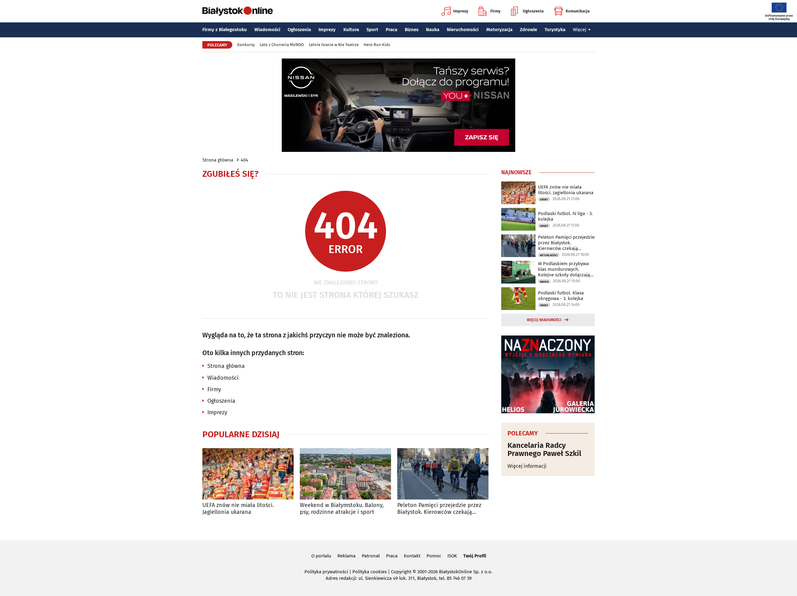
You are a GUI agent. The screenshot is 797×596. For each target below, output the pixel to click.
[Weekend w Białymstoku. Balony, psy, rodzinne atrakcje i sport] (345, 474)
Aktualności (549, 255)
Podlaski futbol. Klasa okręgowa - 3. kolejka (561, 295)
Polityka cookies (369, 572)
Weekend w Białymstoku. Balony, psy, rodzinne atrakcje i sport (342, 508)
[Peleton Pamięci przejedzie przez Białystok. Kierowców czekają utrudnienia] (442, 474)
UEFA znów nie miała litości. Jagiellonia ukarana (238, 508)
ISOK (452, 556)
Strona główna (217, 160)
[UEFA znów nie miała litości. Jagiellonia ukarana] (248, 474)
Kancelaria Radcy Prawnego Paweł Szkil (544, 449)
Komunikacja (578, 11)
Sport (372, 29)
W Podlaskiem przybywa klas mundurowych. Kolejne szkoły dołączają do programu (564, 269)
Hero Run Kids (377, 45)
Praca (391, 29)
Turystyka (555, 29)
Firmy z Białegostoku (224, 29)
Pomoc (434, 556)
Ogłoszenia (533, 11)
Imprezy (460, 11)
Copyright (401, 572)
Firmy (495, 11)
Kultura (351, 29)
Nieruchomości (463, 29)
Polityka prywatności (326, 572)
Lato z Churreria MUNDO (282, 45)
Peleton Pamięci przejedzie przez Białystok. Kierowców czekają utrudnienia (439, 508)
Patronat (371, 556)
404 (244, 160)
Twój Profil (474, 556)
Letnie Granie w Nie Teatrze (334, 45)
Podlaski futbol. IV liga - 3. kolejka (565, 216)
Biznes (411, 29)
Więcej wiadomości (544, 320)
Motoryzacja (499, 29)
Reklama (346, 556)
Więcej (579, 29)
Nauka (432, 29)
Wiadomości (267, 29)
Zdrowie (528, 29)
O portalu (321, 556)
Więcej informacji (527, 466)
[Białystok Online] (237, 11)
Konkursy (246, 45)
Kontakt (412, 556)
